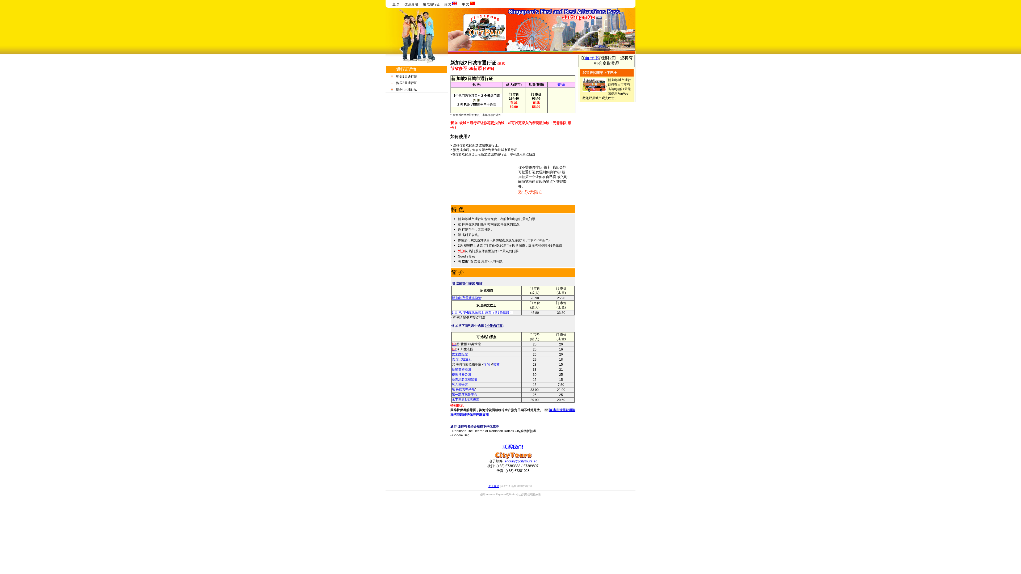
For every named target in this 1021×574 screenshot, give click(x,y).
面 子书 (592, 58)
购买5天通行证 (406, 89)
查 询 (561, 85)
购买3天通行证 (406, 83)
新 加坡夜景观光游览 (466, 298)
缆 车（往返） (462, 359)
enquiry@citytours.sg (521, 461)
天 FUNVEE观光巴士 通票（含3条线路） (483, 312)
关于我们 (493, 486)
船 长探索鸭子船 (463, 389)
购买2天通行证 (406, 76)
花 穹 (486, 364)
